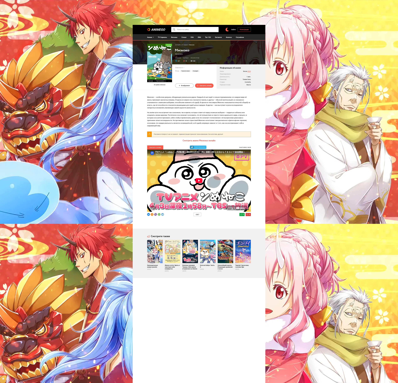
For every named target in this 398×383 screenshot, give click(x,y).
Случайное (240, 37)
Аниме (149, 37)
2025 (249, 71)
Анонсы (229, 37)
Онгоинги (218, 37)
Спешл (183, 37)
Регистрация (244, 29)
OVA (192, 37)
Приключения (185, 71)
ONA (199, 37)
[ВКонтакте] (148, 214)
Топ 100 (208, 37)
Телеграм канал (200, 147)
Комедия (195, 71)
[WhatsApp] (159, 214)
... (168, 81)
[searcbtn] (174, 29)
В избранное (185, 85)
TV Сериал (185, 45)
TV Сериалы (162, 37)
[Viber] (155, 214)
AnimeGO (158, 29)
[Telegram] (162, 214)
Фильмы (174, 37)
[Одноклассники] (152, 214)
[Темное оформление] (227, 29)
